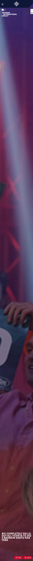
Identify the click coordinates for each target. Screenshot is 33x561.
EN (2, 9)
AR (4, 9)
